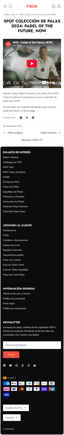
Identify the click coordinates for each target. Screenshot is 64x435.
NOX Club (8, 167)
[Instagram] (17, 365)
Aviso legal (8, 303)
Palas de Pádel (11, 186)
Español (9, 417)
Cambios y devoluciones (15, 240)
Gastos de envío (11, 245)
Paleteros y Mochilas (13, 196)
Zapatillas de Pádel (13, 191)
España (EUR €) (13, 407)
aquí (32, 110)
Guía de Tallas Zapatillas (15, 269)
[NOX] (32, 6)
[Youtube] (10, 365)
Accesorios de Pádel (13, 201)
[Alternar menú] (5, 6)
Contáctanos (9, 230)
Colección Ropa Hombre (15, 206)
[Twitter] (29, 365)
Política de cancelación (14, 308)
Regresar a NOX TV (32, 139)
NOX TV (14, 15)
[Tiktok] (23, 365)
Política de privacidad (14, 298)
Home (6, 15)
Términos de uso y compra (16, 293)
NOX (12, 429)
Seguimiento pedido (13, 255)
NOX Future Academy (14, 172)
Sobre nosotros (10, 157)
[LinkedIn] (35, 365)
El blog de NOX (11, 181)
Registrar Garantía (12, 250)
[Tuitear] (27, 117)
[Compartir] (21, 117)
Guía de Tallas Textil (13, 264)
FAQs (6, 235)
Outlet (6, 176)
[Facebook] (4, 365)
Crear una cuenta (12, 259)
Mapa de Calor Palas (14, 274)
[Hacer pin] (33, 117)
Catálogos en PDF (12, 162)
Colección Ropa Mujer (14, 211)
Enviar (11, 354)
